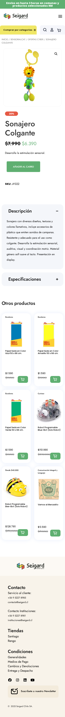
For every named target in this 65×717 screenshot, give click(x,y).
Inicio (5, 39)
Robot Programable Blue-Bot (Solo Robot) (49, 428)
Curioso (41, 393)
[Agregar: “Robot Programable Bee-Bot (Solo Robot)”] (23, 532)
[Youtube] (32, 680)
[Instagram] (17, 680)
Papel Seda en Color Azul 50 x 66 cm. (15, 352)
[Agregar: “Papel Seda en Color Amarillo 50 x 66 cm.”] (55, 379)
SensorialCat (17, 39)
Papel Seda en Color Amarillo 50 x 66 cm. (48, 352)
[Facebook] (10, 680)
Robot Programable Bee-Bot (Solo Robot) (16, 505)
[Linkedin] (25, 680)
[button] (60, 16)
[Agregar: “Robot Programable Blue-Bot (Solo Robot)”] (55, 456)
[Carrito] (60, 30)
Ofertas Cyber (35, 39)
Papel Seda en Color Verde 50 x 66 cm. (15, 428)
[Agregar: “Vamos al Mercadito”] (55, 533)
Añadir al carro (23, 166)
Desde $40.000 (11, 470)
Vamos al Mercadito (48, 504)
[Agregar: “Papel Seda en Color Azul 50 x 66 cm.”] (23, 379)
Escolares (9, 317)
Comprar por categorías (17, 30)
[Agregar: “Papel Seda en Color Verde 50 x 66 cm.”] (23, 456)
